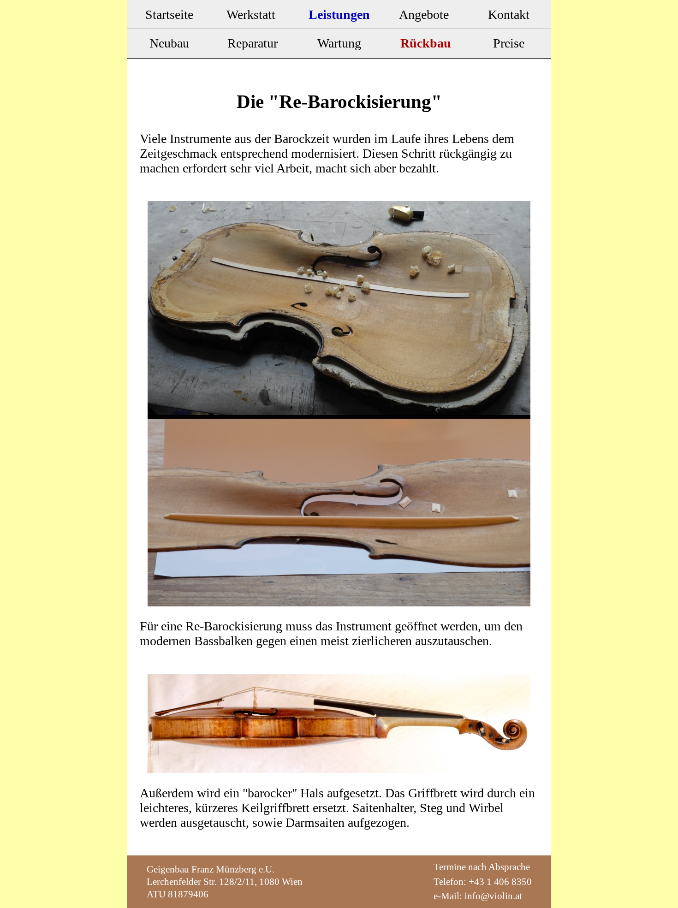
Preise (508, 43)
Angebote (424, 14)
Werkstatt (254, 14)
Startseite (169, 14)
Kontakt (508, 14)
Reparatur (254, 43)
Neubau (169, 43)
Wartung (339, 43)
